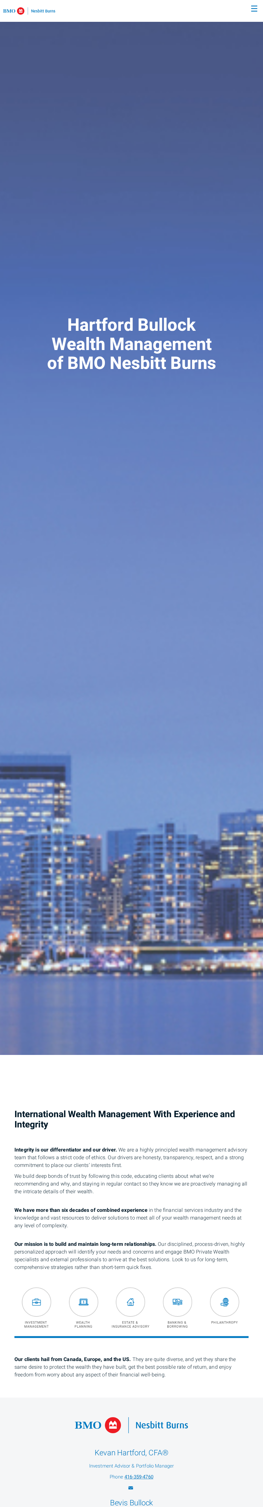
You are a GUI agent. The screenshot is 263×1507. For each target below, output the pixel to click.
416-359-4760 (138, 1476)
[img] (131, 527)
